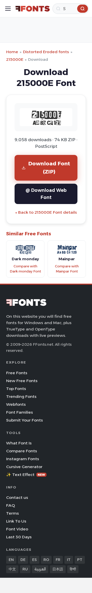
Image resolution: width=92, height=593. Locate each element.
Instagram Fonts (22, 458)
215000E (14, 59)
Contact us (17, 497)
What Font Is (19, 443)
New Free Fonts (22, 380)
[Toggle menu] (8, 9)
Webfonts (16, 404)
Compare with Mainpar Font (67, 268)
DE (23, 559)
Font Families (19, 412)
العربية (40, 569)
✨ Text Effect (25, 474)
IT (69, 559)
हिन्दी (73, 569)
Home (12, 51)
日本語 (57, 569)
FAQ (10, 505)
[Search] (82, 9)
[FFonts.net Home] (32, 9)
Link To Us (16, 521)
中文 (12, 569)
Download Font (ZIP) (49, 167)
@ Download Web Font (46, 193)
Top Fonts (16, 388)
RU (25, 569)
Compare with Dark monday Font (25, 268)
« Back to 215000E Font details (46, 212)
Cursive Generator (24, 466)
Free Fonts (16, 372)
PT (79, 559)
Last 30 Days (19, 536)
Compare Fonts (21, 451)
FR (58, 559)
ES (34, 559)
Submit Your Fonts (24, 420)
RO (46, 559)
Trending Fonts (21, 396)
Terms (12, 513)
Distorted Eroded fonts (46, 51)
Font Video (17, 529)
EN (11, 559)
